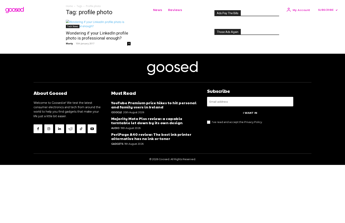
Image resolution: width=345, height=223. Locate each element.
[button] (190, 10)
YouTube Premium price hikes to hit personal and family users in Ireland (154, 105)
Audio (115, 128)
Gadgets (117, 143)
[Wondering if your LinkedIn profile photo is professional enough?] (98, 24)
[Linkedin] (59, 128)
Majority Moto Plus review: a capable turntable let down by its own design (147, 120)
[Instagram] (48, 128)
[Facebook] (38, 128)
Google (116, 112)
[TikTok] (81, 128)
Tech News (72, 26)
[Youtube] (92, 128)
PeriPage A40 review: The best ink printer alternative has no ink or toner (151, 136)
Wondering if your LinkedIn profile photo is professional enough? (97, 36)
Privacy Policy (253, 122)
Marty (69, 43)
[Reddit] (70, 128)
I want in (250, 112)
